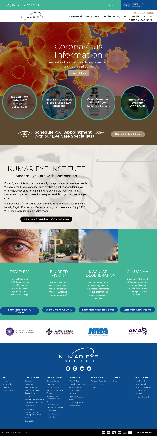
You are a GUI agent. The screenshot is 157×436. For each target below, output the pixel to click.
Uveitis (27, 418)
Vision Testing (52, 414)
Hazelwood (140, 381)
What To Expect (75, 381)
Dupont (138, 394)
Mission (5, 381)
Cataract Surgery (54, 381)
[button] (2, 59)
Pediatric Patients (98, 381)
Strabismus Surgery (55, 407)
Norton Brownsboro (144, 397)
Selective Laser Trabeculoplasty (53, 397)
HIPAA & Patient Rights (76, 398)
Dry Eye (28, 396)
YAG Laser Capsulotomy (52, 403)
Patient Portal (74, 406)
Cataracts (28, 381)
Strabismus (29, 406)
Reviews (72, 394)
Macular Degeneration (34, 399)
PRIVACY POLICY (145, 432)
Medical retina (31, 387)
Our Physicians (8, 384)
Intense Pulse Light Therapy (55, 391)
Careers (5, 387)
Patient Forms (75, 387)
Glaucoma (29, 384)
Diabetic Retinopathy (34, 402)
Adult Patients (97, 384)
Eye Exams (51, 411)
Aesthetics (51, 417)
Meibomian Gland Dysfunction (32, 391)
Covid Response (76, 402)
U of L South (140, 390)
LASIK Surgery (53, 387)
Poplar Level (140, 384)
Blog (115, 381)
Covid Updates (8, 390)
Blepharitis (29, 421)
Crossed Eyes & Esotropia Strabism (33, 413)
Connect (94, 387)
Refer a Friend (75, 390)
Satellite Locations (142, 387)
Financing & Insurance (78, 384)
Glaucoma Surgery (55, 384)
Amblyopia (29, 409)
